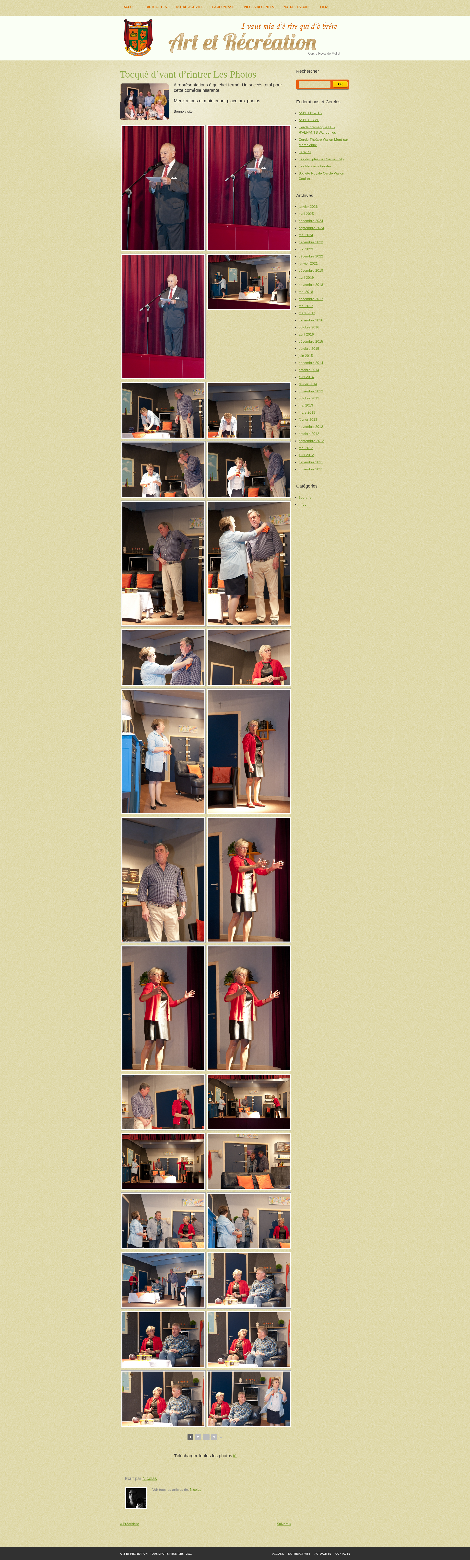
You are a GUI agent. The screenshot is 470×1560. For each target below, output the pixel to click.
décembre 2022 (311, 256)
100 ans (305, 497)
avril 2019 (306, 277)
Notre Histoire (297, 7)
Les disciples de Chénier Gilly (321, 159)
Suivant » (284, 1524)
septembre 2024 (311, 228)
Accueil (131, 7)
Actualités (157, 7)
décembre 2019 (311, 270)
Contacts (342, 1553)
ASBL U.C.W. (309, 120)
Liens (324, 7)
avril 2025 (306, 214)
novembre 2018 (311, 285)
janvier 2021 (308, 263)
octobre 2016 (309, 327)
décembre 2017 (311, 299)
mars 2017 (307, 313)
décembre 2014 (311, 363)
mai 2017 (306, 306)
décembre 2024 (311, 221)
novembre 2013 (311, 391)
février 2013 (308, 419)
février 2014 (308, 384)
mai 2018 (306, 292)
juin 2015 (306, 356)
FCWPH (305, 152)
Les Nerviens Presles (315, 166)
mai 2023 (306, 249)
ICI (235, 1456)
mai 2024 (306, 235)
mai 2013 (306, 405)
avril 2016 (306, 334)
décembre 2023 (311, 242)
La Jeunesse (223, 7)
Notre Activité (189, 7)
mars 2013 (307, 412)
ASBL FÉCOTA (310, 113)
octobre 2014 (309, 370)
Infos (302, 504)
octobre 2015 (309, 348)
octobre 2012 (309, 434)
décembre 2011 (311, 462)
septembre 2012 (311, 441)
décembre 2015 (311, 341)
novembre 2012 (311, 427)
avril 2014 (306, 377)
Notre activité (299, 1553)
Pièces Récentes (259, 7)
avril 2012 (306, 455)
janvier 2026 (308, 207)
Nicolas (149, 1478)
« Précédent (129, 1524)
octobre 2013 (309, 398)
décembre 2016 (311, 320)
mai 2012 (306, 448)
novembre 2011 (311, 469)
